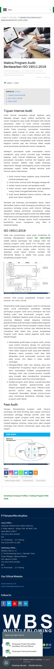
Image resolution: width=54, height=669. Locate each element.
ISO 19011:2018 (22, 73)
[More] (35, 473)
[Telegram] (26, 473)
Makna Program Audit (37, 73)
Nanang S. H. (16, 71)
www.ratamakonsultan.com (12, 586)
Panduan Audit (9, 75)
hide (17, 91)
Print (40, 77)
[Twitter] (16, 473)
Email (48, 77)
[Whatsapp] (21, 473)
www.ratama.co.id (8, 583)
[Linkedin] (31, 473)
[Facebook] (6, 473)
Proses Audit (19, 75)
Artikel (40, 71)
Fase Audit (12, 73)
